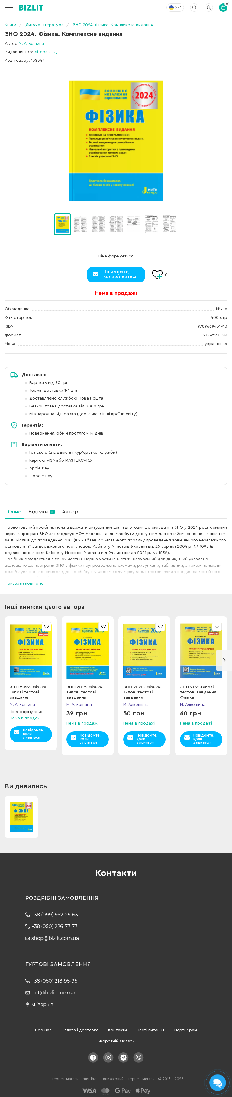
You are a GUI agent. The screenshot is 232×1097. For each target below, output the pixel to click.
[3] (116, 224)
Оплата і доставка (79, 1030)
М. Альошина (31, 44)
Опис (14, 511)
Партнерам (185, 1030)
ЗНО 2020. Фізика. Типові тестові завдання (142, 692)
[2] (98, 224)
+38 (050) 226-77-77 (54, 926)
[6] (169, 224)
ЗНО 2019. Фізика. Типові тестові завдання (84, 692)
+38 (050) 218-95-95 (54, 981)
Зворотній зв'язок (116, 1041)
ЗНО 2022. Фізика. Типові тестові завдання (28, 692)
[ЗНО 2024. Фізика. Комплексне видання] (116, 140)
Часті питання (151, 1030)
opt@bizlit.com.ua (53, 993)
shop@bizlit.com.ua (55, 938)
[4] (133, 224)
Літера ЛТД (45, 52)
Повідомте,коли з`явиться (120, 274)
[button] (185, 224)
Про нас (43, 1030)
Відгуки (40, 511)
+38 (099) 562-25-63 (54, 915)
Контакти (117, 1030)
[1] (80, 224)
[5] (151, 224)
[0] (62, 224)
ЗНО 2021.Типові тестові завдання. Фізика (199, 692)
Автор (70, 511)
